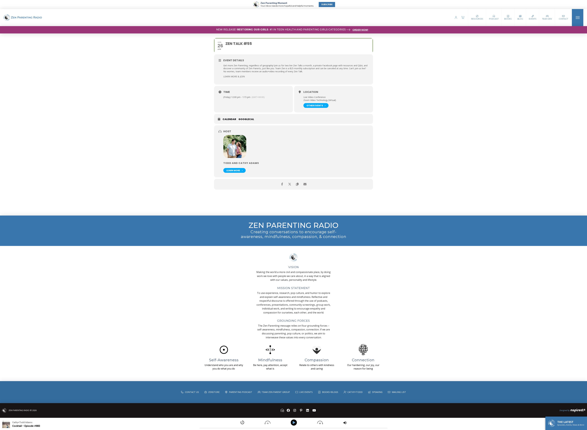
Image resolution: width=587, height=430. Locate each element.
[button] (494, 17)
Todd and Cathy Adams (241, 163)
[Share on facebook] (282, 184)
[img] (242, 422)
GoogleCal (246, 119)
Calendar (229, 119)
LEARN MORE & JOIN (234, 76)
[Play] (294, 422)
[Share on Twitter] (290, 184)
